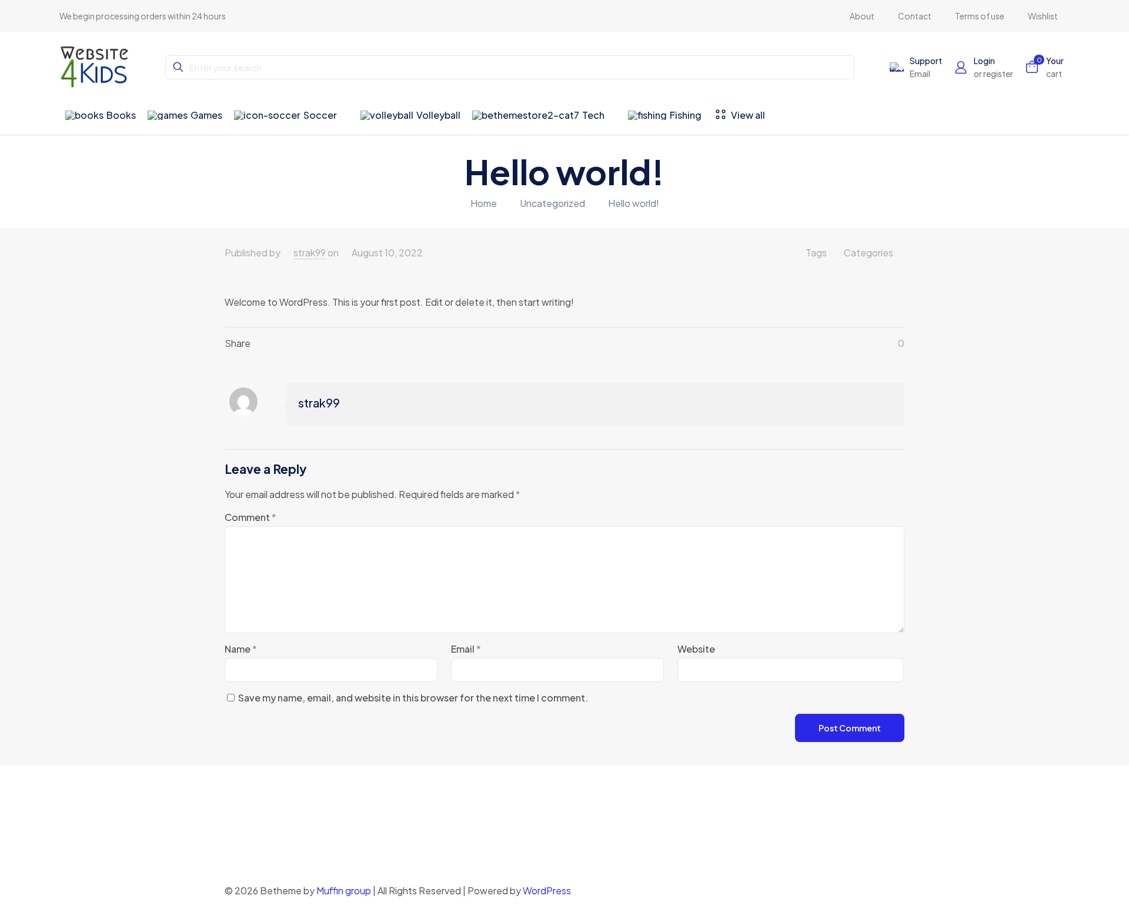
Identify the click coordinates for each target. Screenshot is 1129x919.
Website (696, 649)
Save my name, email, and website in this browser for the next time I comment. (413, 697)
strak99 (309, 252)
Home (483, 203)
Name (241, 649)
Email (466, 649)
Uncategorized (552, 203)
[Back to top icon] (892, 890)
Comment (250, 517)
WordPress (547, 890)
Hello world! (633, 203)
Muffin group (343, 890)
